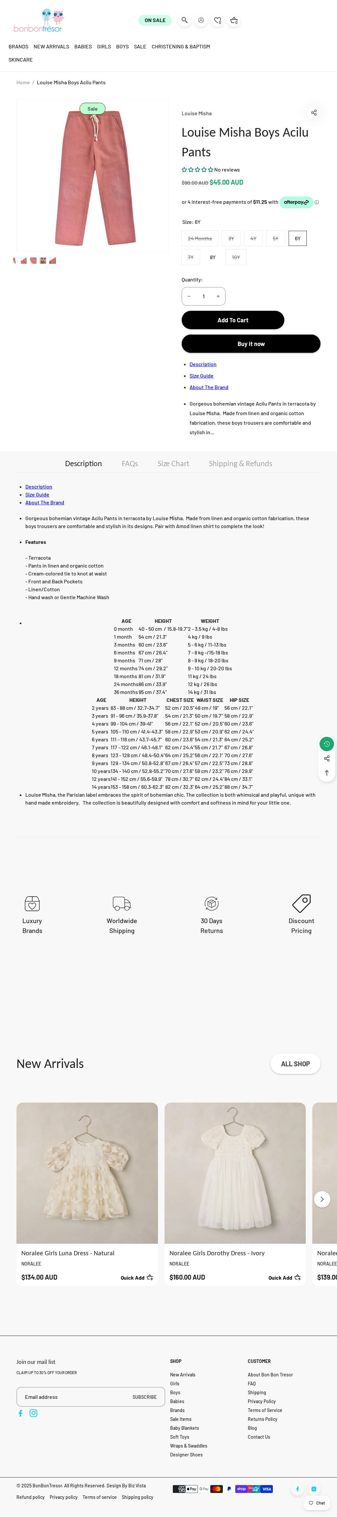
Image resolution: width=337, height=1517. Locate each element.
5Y (279, 240)
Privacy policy (64, 1497)
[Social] (327, 758)
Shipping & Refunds (240, 463)
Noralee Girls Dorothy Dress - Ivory (217, 1253)
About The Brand (209, 387)
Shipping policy (137, 1497)
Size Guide (202, 375)
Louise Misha (197, 113)
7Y (194, 259)
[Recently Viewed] (327, 744)
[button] (314, 112)
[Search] (184, 20)
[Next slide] (322, 1199)
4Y (256, 240)
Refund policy (30, 1497)
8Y (213, 257)
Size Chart (173, 463)
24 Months (203, 240)
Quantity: (192, 279)
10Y (239, 259)
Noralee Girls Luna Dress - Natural (68, 1253)
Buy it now (251, 343)
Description (203, 364)
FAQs (130, 463)
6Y (297, 238)
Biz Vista (137, 1485)
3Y (234, 240)
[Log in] (201, 20)
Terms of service (100, 1497)
